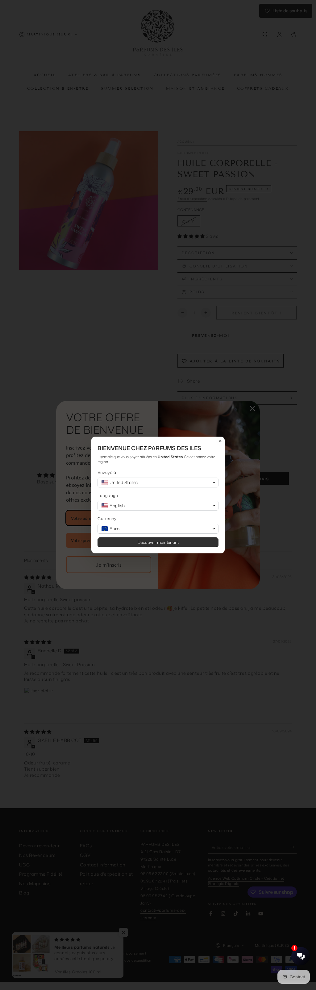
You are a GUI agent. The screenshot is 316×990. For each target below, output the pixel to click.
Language (108, 495)
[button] (158, 482)
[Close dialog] (220, 441)
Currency (107, 518)
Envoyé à (107, 472)
